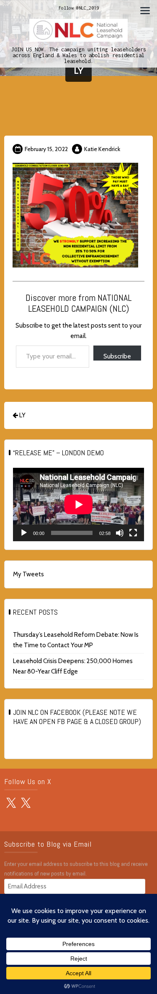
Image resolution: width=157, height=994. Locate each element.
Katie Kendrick (102, 149)
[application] (78, 504)
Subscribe (117, 356)
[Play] (24, 533)
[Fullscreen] (133, 533)
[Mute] (120, 533)
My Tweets (28, 574)
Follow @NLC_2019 (79, 7)
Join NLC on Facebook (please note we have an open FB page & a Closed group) (77, 716)
